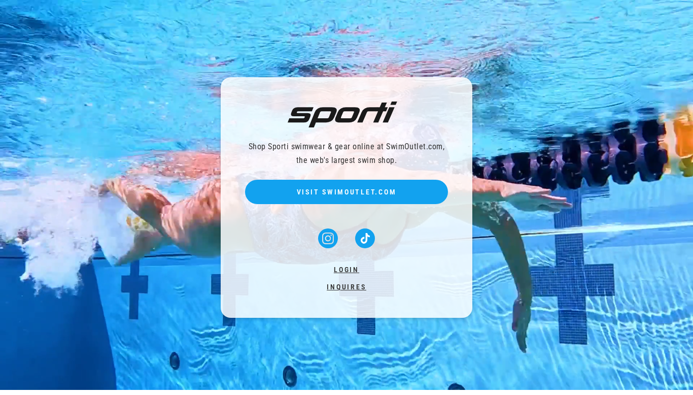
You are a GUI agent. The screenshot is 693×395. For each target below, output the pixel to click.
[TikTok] (365, 245)
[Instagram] (329, 245)
